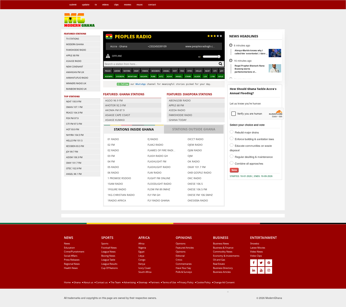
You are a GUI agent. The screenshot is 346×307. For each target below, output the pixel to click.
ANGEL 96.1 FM (74, 173)
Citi (215, 71)
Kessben (156, 71)
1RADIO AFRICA (117, 200)
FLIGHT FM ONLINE (159, 178)
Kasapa (143, 76)
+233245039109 (157, 46)
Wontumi (132, 76)
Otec (189, 71)
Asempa (108, 76)
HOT (175, 71)
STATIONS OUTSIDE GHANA (193, 129)
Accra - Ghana (118, 46)
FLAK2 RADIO (155, 144)
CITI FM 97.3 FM (74, 123)
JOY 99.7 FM (72, 151)
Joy (221, 71)
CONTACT (152, 4)
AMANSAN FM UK (75, 72)
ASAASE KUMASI (115, 120)
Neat (207, 71)
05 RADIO (113, 167)
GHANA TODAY (178, 120)
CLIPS (116, 4)
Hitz (161, 76)
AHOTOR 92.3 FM (115, 105)
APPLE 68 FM (72, 55)
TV (96, 4)
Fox (182, 71)
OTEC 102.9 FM (73, 168)
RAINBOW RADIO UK (76, 88)
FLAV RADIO (154, 172)
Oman (145, 71)
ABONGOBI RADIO (180, 100)
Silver (197, 76)
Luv (205, 76)
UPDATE (85, 4)
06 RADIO (113, 172)
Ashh (169, 76)
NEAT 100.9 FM (73, 101)
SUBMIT (73, 4)
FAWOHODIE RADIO (76, 49)
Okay (136, 71)
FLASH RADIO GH (158, 156)
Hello (198, 71)
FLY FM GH (154, 195)
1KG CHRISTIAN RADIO (121, 195)
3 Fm (212, 76)
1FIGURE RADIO (117, 189)
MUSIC (140, 4)
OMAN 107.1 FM (74, 107)
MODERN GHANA (75, 44)
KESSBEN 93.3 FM (75, 146)
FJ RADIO (153, 139)
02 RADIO (113, 150)
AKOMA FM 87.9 (115, 110)
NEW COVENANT (74, 66)
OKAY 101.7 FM (73, 162)
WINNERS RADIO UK (76, 83)
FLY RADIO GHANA (159, 200)
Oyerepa (120, 76)
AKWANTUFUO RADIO (77, 77)
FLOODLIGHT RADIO (159, 183)
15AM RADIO (115, 183)
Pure (153, 76)
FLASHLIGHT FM (157, 161)
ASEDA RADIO (177, 110)
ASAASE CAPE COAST (117, 115)
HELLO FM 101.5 (74, 140)
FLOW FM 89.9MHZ (159, 189)
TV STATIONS (72, 38)
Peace (108, 71)
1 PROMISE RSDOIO (119, 178)
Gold (220, 76)
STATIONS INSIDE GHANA (134, 129)
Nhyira (126, 71)
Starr (188, 76)
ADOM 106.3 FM (74, 157)
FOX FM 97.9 (72, 118)
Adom (117, 71)
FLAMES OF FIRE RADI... (161, 150)
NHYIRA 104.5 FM (75, 134)
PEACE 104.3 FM (74, 112)
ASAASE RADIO (73, 61)
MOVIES (127, 4)
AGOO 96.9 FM (114, 100)
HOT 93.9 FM (72, 129)
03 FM (111, 156)
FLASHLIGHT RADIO (159, 167)
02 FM (111, 144)
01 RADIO (113, 139)
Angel (166, 71)
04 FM (111, 161)
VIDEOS (105, 4)
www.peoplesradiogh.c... (200, 46)
